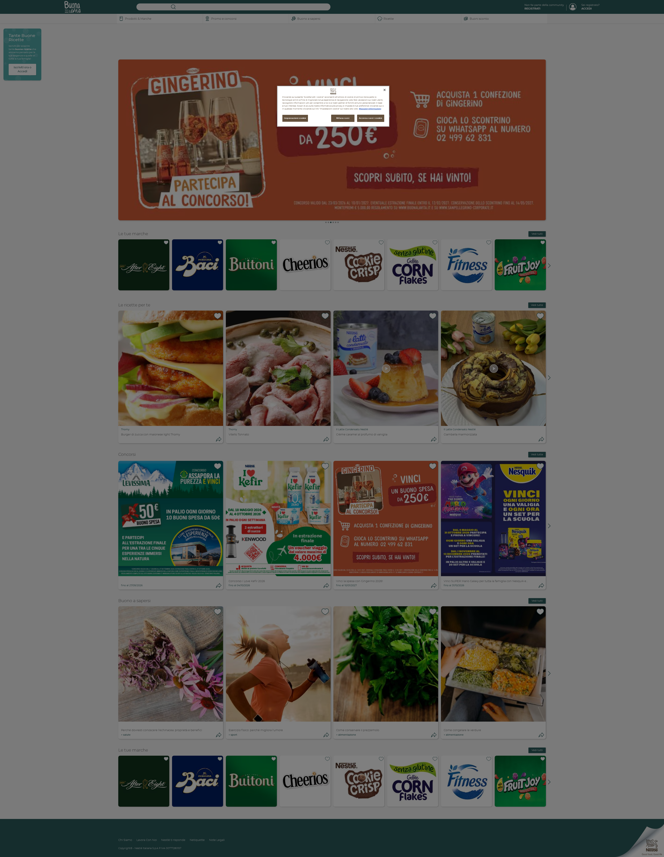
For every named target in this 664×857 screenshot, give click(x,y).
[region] (333, 106)
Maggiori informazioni (370, 109)
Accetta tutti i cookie (370, 118)
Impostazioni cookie (295, 118)
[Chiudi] (384, 90)
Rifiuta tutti (342, 118)
